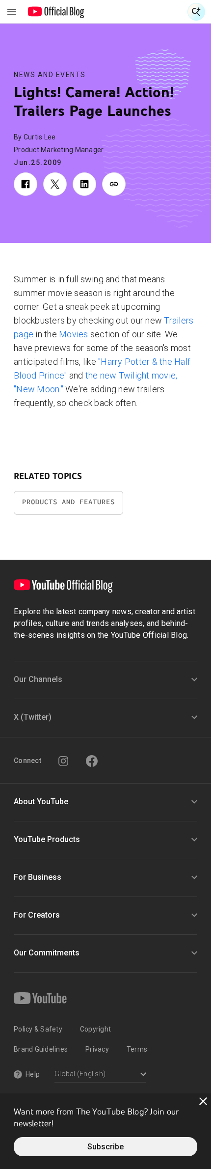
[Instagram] (63, 761)
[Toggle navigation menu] (12, 12)
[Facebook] (92, 761)
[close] (203, 1101)
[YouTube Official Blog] (56, 12)
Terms (137, 1049)
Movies (73, 334)
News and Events (50, 75)
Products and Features (68, 502)
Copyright (95, 1029)
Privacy (97, 1049)
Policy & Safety (38, 1029)
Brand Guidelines (41, 1049)
